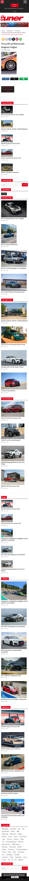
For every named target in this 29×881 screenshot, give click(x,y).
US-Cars (4, 860)
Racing (9, 852)
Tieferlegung (9, 854)
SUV (3, 854)
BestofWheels (5, 831)
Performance (11, 849)
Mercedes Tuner (6, 844)
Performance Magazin (21, 849)
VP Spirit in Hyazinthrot (8, 391)
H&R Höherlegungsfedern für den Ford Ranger (12, 463)
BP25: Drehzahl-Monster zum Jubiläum (12, 114)
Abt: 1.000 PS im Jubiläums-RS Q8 (11, 676)
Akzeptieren (14, 877)
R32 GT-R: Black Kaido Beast (9, 244)
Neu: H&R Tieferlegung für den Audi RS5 (13, 554)
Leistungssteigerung (11, 841)
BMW (18, 831)
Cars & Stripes (22, 836)
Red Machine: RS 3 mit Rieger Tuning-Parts (13, 699)
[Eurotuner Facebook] (13, 11)
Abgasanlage (5, 829)
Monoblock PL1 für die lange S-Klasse (12, 367)
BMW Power (13, 834)
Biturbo (13, 831)
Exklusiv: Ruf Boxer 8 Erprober (10, 172)
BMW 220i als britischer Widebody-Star (12, 771)
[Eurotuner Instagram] (16, 11)
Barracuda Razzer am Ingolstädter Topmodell (11, 651)
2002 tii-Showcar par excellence (10, 749)
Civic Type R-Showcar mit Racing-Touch (13, 292)
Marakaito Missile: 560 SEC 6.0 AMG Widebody (14, 8)
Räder (14, 852)
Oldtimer (4, 849)
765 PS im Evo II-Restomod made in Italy (13, 344)
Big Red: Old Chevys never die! (10, 486)
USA (9, 860)
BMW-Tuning (5, 834)
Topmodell (16, 854)
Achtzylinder (13, 829)
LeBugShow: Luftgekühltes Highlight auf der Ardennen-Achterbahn (14, 539)
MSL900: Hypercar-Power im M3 (10, 143)
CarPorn (16, 836)
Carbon (10, 836)
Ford (3, 841)
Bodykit (20, 834)
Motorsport (5, 847)
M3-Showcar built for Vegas (9, 793)
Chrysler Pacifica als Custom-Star (11, 158)
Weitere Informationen (20, 875)
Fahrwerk (16, 839)
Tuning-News (18, 857)
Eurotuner (9, 839)
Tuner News (5, 857)
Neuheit (19, 847)
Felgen (22, 839)
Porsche (4, 852)
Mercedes (20, 841)
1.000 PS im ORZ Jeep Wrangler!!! (11, 440)
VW (15, 860)
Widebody (20, 860)
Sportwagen (21, 852)
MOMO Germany (16, 844)
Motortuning (13, 847)
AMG (19, 829)
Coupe (3, 839)
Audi (23, 829)
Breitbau (4, 836)
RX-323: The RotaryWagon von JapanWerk (13, 268)
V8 (12, 860)
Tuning (11, 857)
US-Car (25, 857)
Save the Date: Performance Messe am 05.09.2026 (12, 816)
